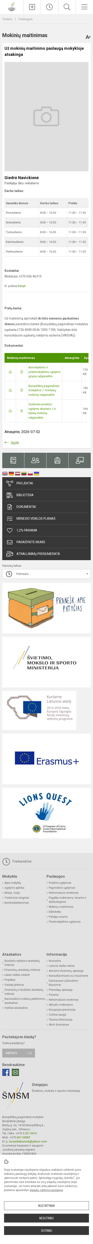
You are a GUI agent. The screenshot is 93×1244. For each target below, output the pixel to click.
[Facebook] (5, 1072)
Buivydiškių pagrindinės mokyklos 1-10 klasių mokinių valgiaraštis (43, 390)
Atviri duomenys (59, 1024)
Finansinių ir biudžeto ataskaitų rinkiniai (24, 991)
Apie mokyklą (13, 882)
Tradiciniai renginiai (17, 897)
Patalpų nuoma (58, 916)
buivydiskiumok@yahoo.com (28, 1141)
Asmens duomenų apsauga (66, 970)
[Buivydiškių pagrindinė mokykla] (11, 6)
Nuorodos (55, 960)
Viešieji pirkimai (14, 984)
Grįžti (15, 443)
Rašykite (11, 1053)
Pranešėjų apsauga (60, 989)
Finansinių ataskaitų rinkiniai (22, 970)
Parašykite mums (30, 542)
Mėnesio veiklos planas (36, 518)
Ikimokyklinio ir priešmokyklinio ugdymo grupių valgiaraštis (44, 372)
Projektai (24, 483)
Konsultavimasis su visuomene (68, 975)
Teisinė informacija (60, 1019)
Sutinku (46, 1230)
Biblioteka (25, 495)
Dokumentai (26, 507)
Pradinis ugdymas (60, 882)
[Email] (15, 1072)
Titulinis (7, 19)
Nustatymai (46, 1206)
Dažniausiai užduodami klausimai (63, 982)
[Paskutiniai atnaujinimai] (49, 7)
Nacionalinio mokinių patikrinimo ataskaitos (25, 1001)
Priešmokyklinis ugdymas (65, 921)
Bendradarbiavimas (17, 902)
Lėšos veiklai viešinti (17, 974)
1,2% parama (26, 530)
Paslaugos (26, 19)
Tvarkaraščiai (21, 861)
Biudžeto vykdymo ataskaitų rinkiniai (22, 963)
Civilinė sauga (57, 1014)
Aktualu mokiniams (61, 1004)
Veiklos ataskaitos (16, 1007)
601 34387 (23, 1137)
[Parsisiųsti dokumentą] (10, 372)
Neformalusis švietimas (64, 892)
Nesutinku (46, 1218)
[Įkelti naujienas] (32, 7)
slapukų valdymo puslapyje (46, 1190)
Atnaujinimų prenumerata (38, 554)
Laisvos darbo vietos (61, 965)
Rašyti (22, 286)
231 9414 (30, 1133)
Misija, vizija (12, 892)
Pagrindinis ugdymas (62, 887)
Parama (53, 994)
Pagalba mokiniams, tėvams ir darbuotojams (67, 899)
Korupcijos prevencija (62, 1009)
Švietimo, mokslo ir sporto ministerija (56, 1090)
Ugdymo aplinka (14, 887)
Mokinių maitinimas (61, 906)
